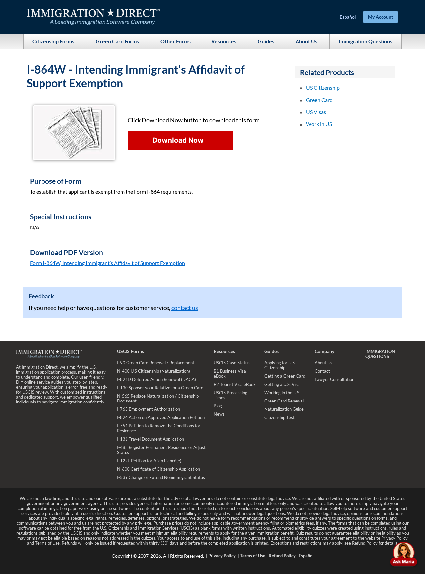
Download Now (178, 140)
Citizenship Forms (53, 41)
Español (348, 17)
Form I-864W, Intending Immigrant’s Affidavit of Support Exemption (107, 263)
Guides (266, 41)
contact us (184, 307)
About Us (306, 41)
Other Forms (175, 41)
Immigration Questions (365, 41)
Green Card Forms (117, 41)
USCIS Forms (130, 351)
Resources (224, 41)
